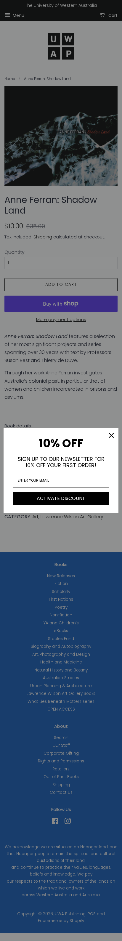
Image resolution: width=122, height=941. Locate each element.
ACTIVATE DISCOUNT (61, 498)
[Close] (111, 435)
